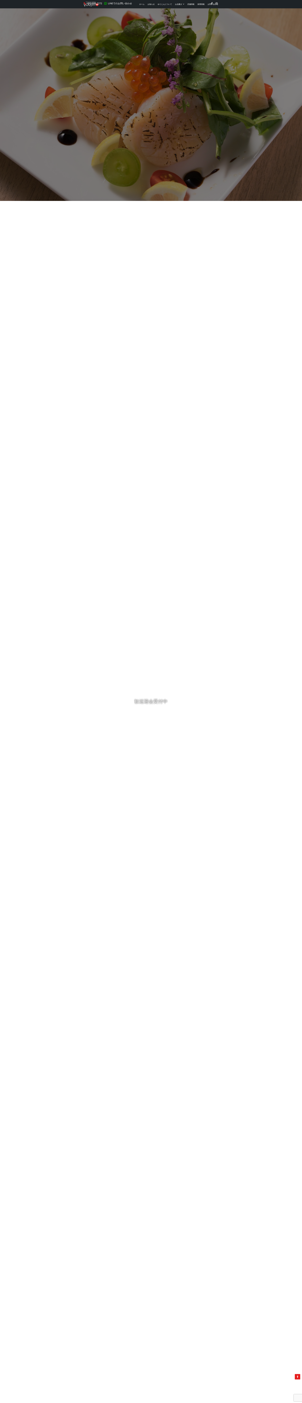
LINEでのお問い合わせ (119, 3)
